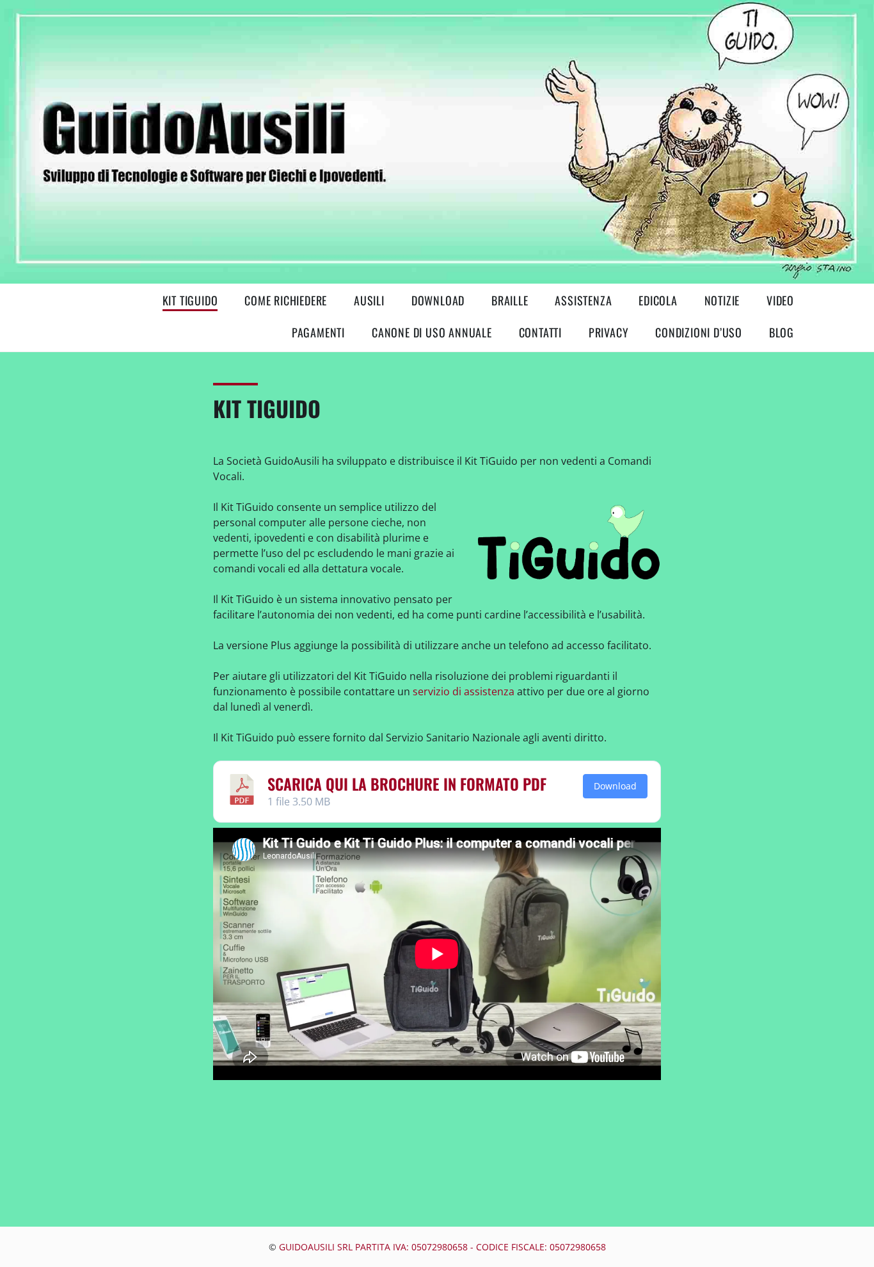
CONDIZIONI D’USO (698, 332)
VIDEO (780, 300)
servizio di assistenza (462, 691)
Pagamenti (318, 332)
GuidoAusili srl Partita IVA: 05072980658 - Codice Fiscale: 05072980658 (442, 1247)
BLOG (781, 332)
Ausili (369, 300)
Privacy (609, 332)
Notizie (722, 300)
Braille (509, 300)
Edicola (658, 300)
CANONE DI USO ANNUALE (432, 332)
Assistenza (583, 300)
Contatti (540, 332)
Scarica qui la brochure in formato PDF (406, 783)
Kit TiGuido (190, 300)
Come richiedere (285, 300)
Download (438, 300)
